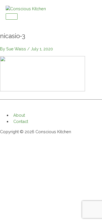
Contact (20, 121)
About (19, 115)
